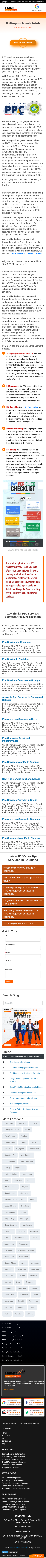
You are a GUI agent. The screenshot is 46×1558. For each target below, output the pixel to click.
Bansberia (25, 1206)
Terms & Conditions (19, 1555)
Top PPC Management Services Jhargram (13, 1356)
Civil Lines (8, 1250)
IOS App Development (11, 1478)
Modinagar (24, 1219)
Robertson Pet (9, 1155)
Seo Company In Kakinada (20, 1062)
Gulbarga (21, 1231)
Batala (6, 1314)
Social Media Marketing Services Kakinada (26, 1087)
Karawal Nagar (10, 1206)
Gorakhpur (34, 1231)
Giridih (32, 1307)
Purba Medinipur (10, 1174)
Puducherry (33, 1301)
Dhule (6, 1180)
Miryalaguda (19, 1168)
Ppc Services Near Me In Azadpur (20, 762)
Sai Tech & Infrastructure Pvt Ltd (19, 1548)
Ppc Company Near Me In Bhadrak (21, 838)
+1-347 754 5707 (23, 1542)
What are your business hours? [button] (19, 923)
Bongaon (7, 1269)
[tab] (23, 869)
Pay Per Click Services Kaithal (11, 1328)
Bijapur (29, 1180)
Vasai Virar (35, 1269)
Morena (30, 1314)
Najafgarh (20, 1149)
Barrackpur (8, 1301)
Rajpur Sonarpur (10, 1225)
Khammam (8, 1123)
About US (6, 1435)
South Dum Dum (27, 1161)
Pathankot (8, 1307)
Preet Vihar (23, 1257)
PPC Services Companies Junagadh (12, 1336)
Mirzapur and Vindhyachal (14, 1199)
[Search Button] (39, 1002)
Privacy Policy (6, 1555)
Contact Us (6, 1441)
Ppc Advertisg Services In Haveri (20, 719)
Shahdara (22, 1123)
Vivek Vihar (24, 1193)
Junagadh (35, 1263)
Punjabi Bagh (9, 1219)
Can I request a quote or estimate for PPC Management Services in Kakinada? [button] (21, 890)
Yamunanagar (9, 1161)
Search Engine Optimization (13, 1454)
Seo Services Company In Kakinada (23, 1098)
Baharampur (27, 1174)
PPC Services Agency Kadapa (11, 1332)
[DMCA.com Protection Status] (10, 1552)
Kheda (23, 1142)
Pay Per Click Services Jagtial (10, 1324)
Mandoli (34, 1288)
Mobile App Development (12, 1486)
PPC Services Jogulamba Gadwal (12, 1340)
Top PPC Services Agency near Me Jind (13, 1348)
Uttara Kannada (10, 1187)
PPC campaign (31, 407)
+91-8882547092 (23, 42)
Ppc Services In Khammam (17, 642)
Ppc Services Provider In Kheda (19, 800)
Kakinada (21, 27)
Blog (3, 1444)
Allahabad (24, 1295)
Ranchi (21, 1301)
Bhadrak (7, 1149)
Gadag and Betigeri (11, 1130)
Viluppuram (23, 1244)
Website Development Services (15, 1483)
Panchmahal (34, 1149)
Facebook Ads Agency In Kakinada (23, 1093)
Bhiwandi (18, 1180)
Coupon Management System (14, 1504)
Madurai (35, 1238)
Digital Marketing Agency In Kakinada (24, 1068)
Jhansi (32, 1199)
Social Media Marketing (12, 1459)
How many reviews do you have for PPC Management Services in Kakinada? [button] (21, 913)
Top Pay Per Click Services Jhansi (12, 1360)
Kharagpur (8, 1231)
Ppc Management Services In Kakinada (25, 1073)
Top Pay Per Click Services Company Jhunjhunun (13, 1352)
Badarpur (21, 1307)
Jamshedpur (9, 1244)
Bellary (35, 1295)
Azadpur (24, 1136)
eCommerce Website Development (16, 1489)
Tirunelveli (8, 1288)
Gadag (7, 1168)
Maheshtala (21, 1269)
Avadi (24, 1263)
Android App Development (13, 1480)
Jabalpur (18, 1314)
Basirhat (7, 1282)
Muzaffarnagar (9, 1136)
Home (15, 27)
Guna (18, 1282)
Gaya (6, 1238)
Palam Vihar (9, 1257)
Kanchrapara (27, 1225)
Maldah (23, 1212)
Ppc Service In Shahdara (15, 659)
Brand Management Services (14, 1462)
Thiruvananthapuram (26, 1250)
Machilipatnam (26, 1155)
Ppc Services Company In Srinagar (21, 680)
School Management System (14, 1507)
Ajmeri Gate (8, 1276)
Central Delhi (9, 1295)
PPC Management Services (13, 1457)
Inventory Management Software (15, 1501)
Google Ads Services (10, 1467)
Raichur (22, 1276)
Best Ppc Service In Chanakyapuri (21, 779)
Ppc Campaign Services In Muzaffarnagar (16, 739)
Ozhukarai (29, 1282)
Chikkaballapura (20, 1238)
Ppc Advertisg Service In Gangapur (21, 819)
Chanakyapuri (9, 1142)
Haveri (27, 1130)
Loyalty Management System (14, 1510)
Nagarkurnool (9, 1193)
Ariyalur (25, 1187)
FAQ (3, 1438)
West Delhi (22, 1288)
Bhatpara (33, 1276)
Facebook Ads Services (12, 1465)
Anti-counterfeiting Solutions (14, 1499)
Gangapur (35, 1142)
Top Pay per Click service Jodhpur (12, 1344)
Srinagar (34, 1123)
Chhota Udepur (10, 1263)
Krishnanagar (9, 1212)
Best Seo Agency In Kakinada (21, 1104)
